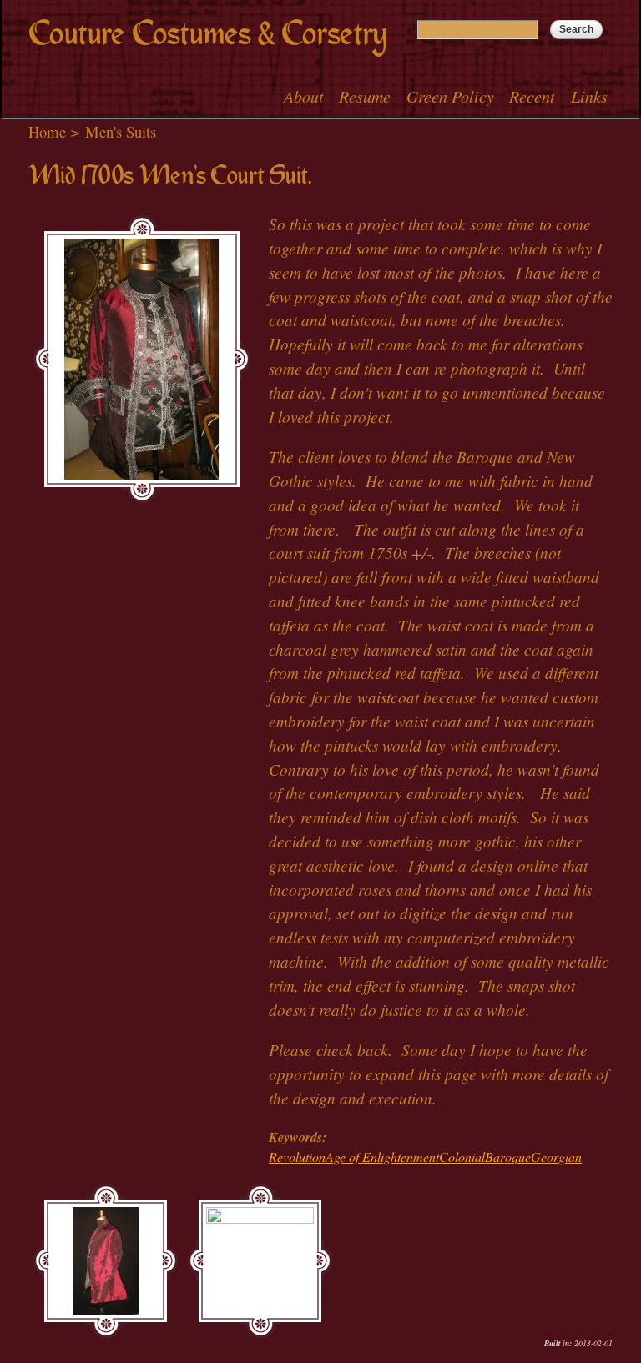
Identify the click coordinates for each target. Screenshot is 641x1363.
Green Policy (450, 96)
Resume (365, 96)
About (304, 96)
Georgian (556, 1156)
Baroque (508, 1156)
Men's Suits (120, 131)
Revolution (297, 1156)
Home (47, 131)
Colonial (462, 1156)
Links (589, 96)
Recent (532, 96)
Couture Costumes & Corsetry (207, 34)
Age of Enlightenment (382, 1156)
